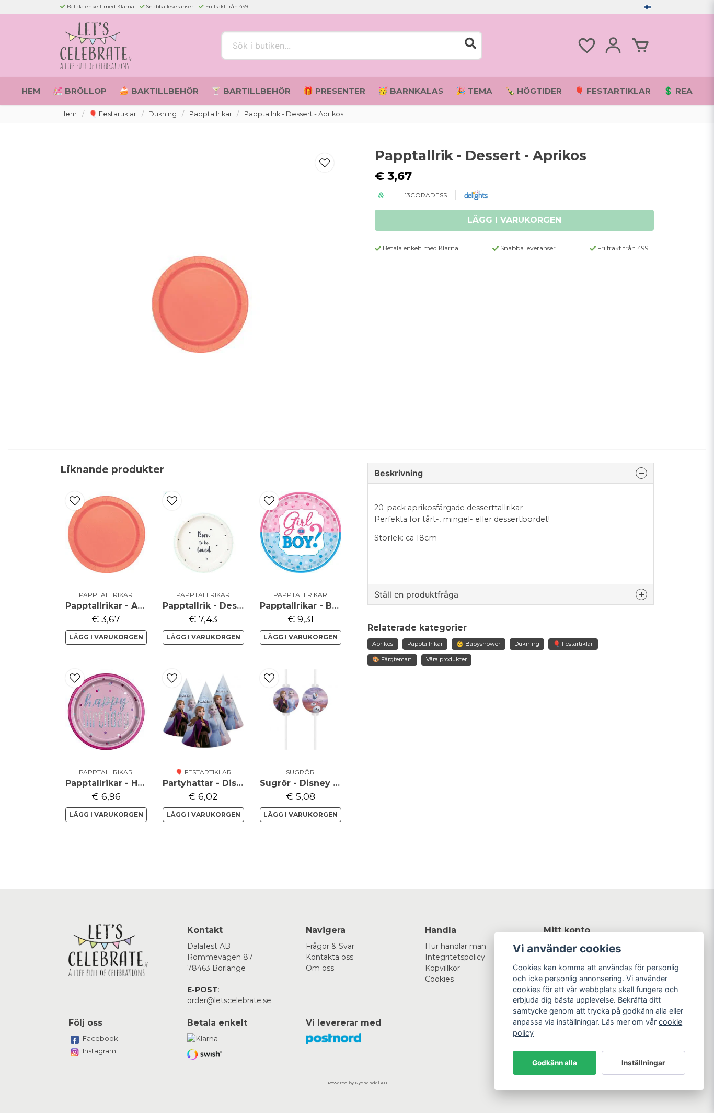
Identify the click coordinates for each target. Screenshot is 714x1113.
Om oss (320, 968)
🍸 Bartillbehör (251, 91)
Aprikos (382, 643)
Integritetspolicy (455, 957)
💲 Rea (678, 91)
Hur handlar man (455, 946)
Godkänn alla (554, 1063)
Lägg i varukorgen (106, 637)
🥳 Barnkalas (410, 91)
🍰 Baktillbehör (159, 91)
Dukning (162, 114)
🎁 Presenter (334, 91)
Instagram (99, 1051)
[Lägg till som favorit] (586, 45)
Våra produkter (446, 659)
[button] (647, 7)
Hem (30, 91)
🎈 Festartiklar (612, 91)
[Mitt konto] (613, 45)
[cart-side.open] (640, 45)
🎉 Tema (474, 91)
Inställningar (643, 1063)
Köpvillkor (442, 968)
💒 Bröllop (80, 91)
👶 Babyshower (478, 643)
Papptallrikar (210, 114)
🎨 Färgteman (392, 659)
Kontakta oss (329, 957)
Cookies (439, 979)
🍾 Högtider (533, 91)
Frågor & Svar (330, 946)
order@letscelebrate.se (229, 1000)
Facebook (100, 1038)
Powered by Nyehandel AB (357, 1082)
